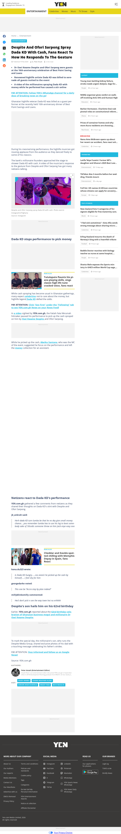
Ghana (84, 116)
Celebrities (54, 11)
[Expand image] (72, 176)
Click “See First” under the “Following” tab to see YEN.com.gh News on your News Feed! (42, 306)
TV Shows (83, 11)
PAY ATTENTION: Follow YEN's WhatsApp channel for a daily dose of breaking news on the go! (42, 94)
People (84, 88)
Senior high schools (27, 685)
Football (84, 244)
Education (85, 102)
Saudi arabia (24, 681)
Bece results (58, 685)
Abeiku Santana (48, 342)
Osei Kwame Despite (33, 318)
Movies (65, 11)
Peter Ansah (38, 62)
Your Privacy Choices (63, 832)
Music (73, 11)
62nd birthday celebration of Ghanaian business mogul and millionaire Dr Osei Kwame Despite (41, 614)
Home (13, 36)
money (18, 347)
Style (92, 11)
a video (18, 313)
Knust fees (45, 685)
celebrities (30, 296)
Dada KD (31, 299)
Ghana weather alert (42, 681)
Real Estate (85, 130)
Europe (84, 195)
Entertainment (37, 11)
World (83, 216)
